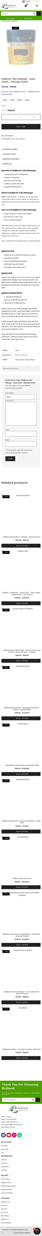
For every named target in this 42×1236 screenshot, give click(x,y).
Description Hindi (9, 154)
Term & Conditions (7, 1193)
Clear (3, 106)
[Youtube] (8, 1135)
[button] (36, 6)
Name (7, 430)
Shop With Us (5, 1166)
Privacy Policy (5, 1179)
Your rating (9, 393)
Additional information (10, 159)
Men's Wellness (12, 21)
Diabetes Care (5, 1202)
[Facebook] (3, 1135)
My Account (10, 18)
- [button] (8, 116)
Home (3, 21)
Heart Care (4, 1212)
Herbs (13, 139)
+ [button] (34, 116)
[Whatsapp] (19, 1135)
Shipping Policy (6, 1182)
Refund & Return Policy (8, 1186)
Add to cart (21, 126)
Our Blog (4, 1170)
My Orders (28, 18)
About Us (4, 1160)
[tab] (21, 149)
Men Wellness (5, 1216)
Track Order (4, 1149)
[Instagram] (14, 1135)
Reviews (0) (7, 164)
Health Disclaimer (6, 1189)
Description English (9, 149)
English (27, 1)
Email (7, 440)
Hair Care (4, 1209)
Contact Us (4, 1163)
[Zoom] (37, 31)
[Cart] (25, 5)
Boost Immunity (6, 1223)
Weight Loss (5, 1219)
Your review (9, 401)
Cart (2, 1153)
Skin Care (4, 1205)
